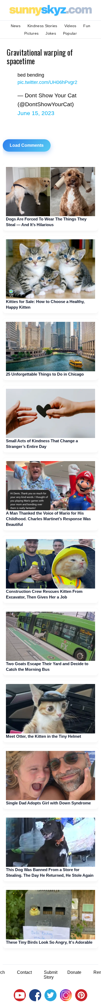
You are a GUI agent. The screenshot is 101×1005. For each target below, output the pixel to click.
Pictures (31, 33)
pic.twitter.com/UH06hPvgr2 (47, 82)
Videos (70, 26)
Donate (74, 972)
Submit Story (50, 974)
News (15, 26)
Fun (86, 26)
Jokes (51, 33)
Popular (70, 33)
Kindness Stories (42, 26)
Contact (24, 972)
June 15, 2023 (36, 113)
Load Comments (27, 145)
